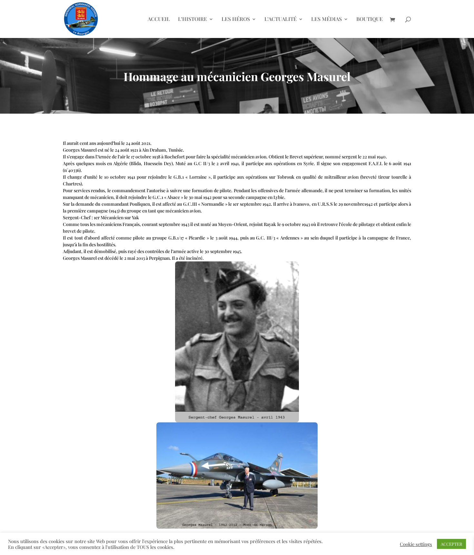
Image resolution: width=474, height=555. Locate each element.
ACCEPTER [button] (451, 544)
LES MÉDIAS (326, 19)
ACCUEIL (159, 19)
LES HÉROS (236, 19)
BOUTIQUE (369, 19)
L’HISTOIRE (192, 19)
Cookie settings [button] (416, 544)
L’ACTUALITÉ (280, 19)
